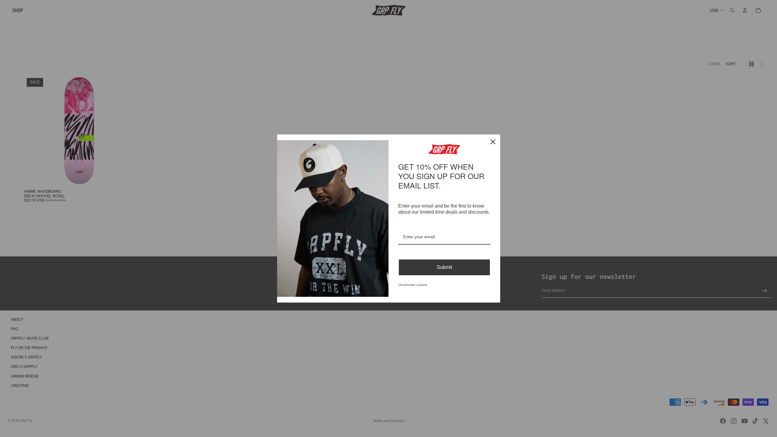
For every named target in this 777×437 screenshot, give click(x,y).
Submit (444, 262)
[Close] (493, 146)
